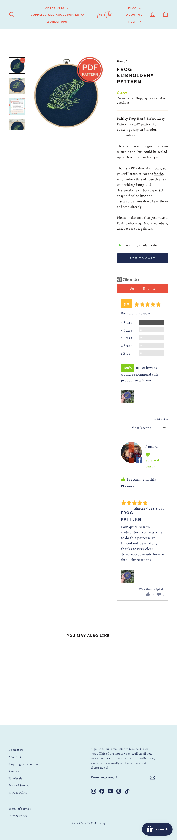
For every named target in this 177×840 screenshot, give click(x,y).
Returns (14, 771)
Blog (133, 8)
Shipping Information (23, 764)
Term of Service (19, 785)
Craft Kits (55, 8)
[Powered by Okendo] (128, 279)
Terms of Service (20, 809)
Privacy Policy (18, 792)
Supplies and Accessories (56, 14)
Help (133, 21)
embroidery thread (131, 179)
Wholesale (15, 778)
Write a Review (142, 289)
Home (121, 61)
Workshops (57, 21)
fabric (158, 173)
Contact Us (16, 750)
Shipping (142, 98)
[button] (127, 396)
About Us (134, 14)
